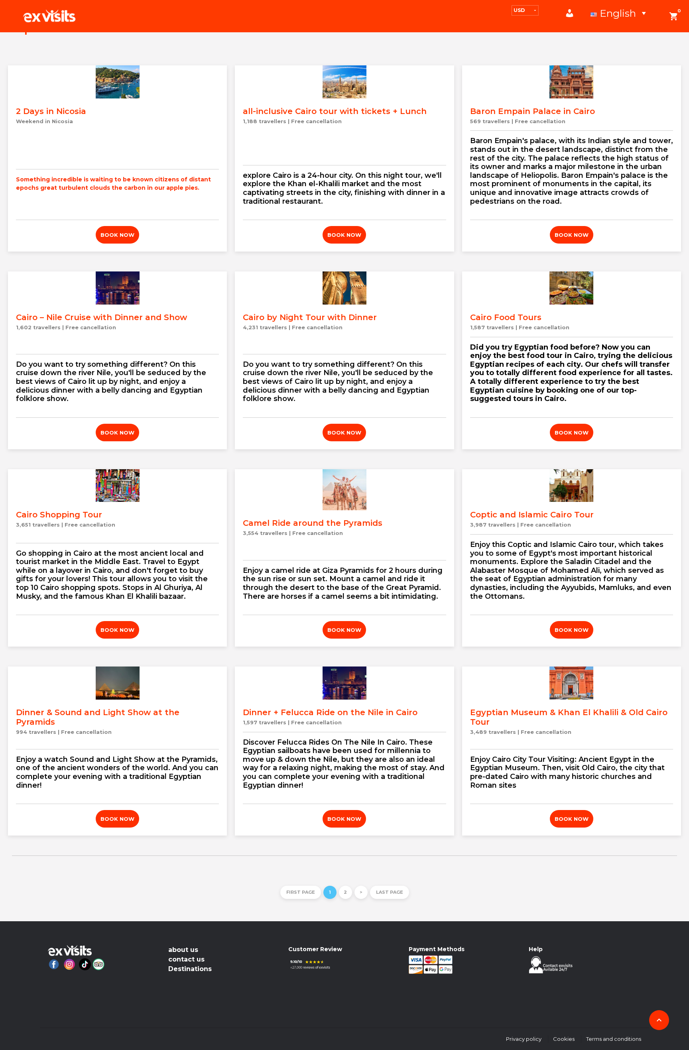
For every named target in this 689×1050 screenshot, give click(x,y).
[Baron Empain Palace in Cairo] (571, 81)
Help (536, 949)
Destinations (190, 969)
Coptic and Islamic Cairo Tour (532, 514)
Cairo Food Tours (505, 317)
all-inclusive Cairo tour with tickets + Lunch (335, 111)
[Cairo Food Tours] (571, 288)
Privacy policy (523, 1039)
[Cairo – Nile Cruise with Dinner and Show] (117, 288)
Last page (389, 892)
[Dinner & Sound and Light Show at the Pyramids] (117, 683)
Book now (117, 235)
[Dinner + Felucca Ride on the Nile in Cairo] (344, 683)
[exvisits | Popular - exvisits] (49, 16)
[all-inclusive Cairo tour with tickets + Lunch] (344, 81)
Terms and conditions (613, 1039)
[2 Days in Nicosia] (117, 81)
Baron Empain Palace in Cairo (532, 111)
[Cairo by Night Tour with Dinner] (344, 288)
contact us (186, 959)
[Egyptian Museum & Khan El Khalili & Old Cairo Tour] (571, 683)
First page (300, 892)
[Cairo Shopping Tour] (117, 485)
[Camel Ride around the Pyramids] (344, 489)
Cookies (564, 1039)
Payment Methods (437, 949)
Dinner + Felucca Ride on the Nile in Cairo (330, 712)
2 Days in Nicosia (51, 111)
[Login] (574, 13)
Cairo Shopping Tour (59, 514)
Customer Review (315, 949)
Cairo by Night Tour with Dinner (310, 317)
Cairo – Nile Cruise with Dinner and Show (101, 317)
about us (183, 950)
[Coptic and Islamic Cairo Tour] (571, 485)
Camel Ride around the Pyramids (312, 523)
